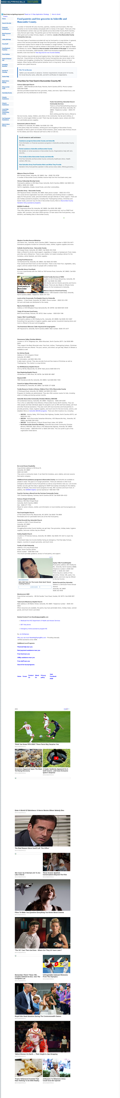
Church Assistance (5, 104)
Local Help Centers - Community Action (5, 111)
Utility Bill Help (6, 39)
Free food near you (23, 654)
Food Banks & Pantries (6, 49)
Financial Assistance (5, 28)
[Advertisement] (40, 7)
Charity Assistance (5, 98)
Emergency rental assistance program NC (34, 628)
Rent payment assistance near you (28, 650)
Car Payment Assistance (6, 119)
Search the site (6, 23)
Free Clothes (6, 54)
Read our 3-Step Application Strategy (37, 14)
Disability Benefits (5, 65)
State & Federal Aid (6, 59)
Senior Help (5, 76)
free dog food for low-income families (48, 52)
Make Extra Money (5, 81)
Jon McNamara (24, 634)
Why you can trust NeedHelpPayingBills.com (31, 637)
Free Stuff (5, 44)
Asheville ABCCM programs (38, 411)
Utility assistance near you (26, 657)
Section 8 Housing (5, 71)
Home (4, 19)
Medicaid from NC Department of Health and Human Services (40, 620)
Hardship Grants (7, 93)
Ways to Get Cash (5, 87)
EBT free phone (26, 624)
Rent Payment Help (6, 34)
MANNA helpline (31, 490)
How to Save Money (6, 125)
